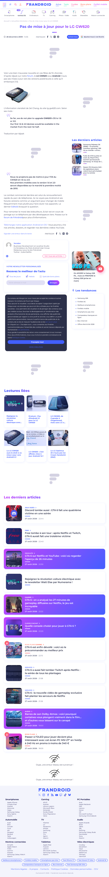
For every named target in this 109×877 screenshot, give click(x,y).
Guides (74, 4)
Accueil (6, 21)
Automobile (11, 820)
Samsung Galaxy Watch (16, 854)
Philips (45, 828)
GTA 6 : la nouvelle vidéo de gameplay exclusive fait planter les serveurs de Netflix (53, 694)
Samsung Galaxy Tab (51, 853)
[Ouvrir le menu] (4, 4)
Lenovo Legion (48, 806)
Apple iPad (47, 845)
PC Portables (83, 799)
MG (8, 830)
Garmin (10, 851)
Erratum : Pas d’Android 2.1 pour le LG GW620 (35, 419)
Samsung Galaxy (13, 812)
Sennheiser (83, 834)
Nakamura (83, 853)
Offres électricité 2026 (85, 324)
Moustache (83, 851)
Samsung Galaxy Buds (87, 832)
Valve (45, 816)
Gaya (81, 849)
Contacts (44, 869)
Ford (9, 828)
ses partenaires (23, 330)
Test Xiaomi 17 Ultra (85, 860)
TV (42, 820)
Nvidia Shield (48, 812)
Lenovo (81, 808)
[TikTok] (65, 795)
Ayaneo (46, 804)
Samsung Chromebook (87, 816)
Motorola (10, 808)
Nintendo (46, 810)
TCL (44, 834)
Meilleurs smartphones (86, 305)
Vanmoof (82, 856)
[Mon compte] (20, 4)
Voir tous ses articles (53, 256)
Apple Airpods (84, 823)
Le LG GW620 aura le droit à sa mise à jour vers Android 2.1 (14, 454)
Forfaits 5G (81, 302)
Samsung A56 (82, 298)
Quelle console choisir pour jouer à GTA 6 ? (50, 626)
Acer (80, 802)
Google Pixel (12, 804)
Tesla (9, 836)
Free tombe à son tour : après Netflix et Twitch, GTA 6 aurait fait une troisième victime (53, 535)
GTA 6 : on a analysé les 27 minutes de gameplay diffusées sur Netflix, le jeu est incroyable (49, 603)
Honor (81, 810)
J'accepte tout (37, 342)
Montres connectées (15, 842)
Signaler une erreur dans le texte (18, 234)
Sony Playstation (49, 814)
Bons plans (85, 4)
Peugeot (10, 832)
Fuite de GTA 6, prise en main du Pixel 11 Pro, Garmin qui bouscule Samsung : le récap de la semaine (92, 159)
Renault (10, 834)
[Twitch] (61, 795)
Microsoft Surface (85, 814)
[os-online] (7, 256)
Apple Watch (12, 847)
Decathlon (83, 847)
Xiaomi (9, 816)
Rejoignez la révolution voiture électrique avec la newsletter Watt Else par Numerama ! (13, 419)
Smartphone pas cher (85, 312)
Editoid (14, 207)
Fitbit (9, 849)
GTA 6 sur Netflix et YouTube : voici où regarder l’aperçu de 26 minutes (53, 557)
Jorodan (17, 243)
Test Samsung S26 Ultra (76, 864)
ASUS (45, 802)
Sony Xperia (11, 814)
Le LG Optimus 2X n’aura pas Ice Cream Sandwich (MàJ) (58, 454)
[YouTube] (56, 795)
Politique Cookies (59, 869)
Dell (80, 806)
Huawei (10, 806)
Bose (81, 825)
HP (80, 812)
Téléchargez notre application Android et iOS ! (26, 225)
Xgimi (45, 836)
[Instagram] (43, 795)
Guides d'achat (31, 623)
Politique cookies (18, 338)
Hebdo (31, 277)
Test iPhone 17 (68, 860)
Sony (45, 832)
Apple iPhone (12, 802)
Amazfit (10, 845)
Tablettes (46, 842)
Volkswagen (11, 838)
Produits (29, 553)
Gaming (45, 799)
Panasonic (47, 827)
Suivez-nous (73, 37)
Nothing (82, 830)
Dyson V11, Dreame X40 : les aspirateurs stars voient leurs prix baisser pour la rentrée (92, 170)
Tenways (82, 854)
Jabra (81, 827)
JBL (80, 828)
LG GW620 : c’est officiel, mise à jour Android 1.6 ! (36, 454)
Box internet (82, 321)
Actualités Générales (19, 21)
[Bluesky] (69, 795)
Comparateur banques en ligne (36, 864)
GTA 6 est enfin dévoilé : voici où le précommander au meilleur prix (45, 649)
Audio (80, 820)
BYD (9, 825)
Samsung (46, 830)
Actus (58, 4)
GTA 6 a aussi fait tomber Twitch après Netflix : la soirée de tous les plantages (52, 672)
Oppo (9, 810)
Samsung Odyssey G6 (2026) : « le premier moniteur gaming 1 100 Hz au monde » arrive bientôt (92, 148)
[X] (39, 795)
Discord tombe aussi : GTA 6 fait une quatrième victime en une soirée (53, 512)
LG (44, 825)
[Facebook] (48, 795)
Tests (66, 4)
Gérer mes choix (36, 347)
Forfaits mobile (83, 308)
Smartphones (12, 799)
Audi (9, 823)
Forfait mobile (100, 4)
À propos (33, 869)
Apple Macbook (84, 804)
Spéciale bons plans (50, 277)
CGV (96, 869)
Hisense (46, 823)
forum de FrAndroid (13, 217)
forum (30, 76)
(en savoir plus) (51, 322)
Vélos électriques (85, 842)
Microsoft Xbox (48, 808)
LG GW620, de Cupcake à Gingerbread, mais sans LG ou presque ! (58, 419)
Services (29, 667)
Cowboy (82, 845)
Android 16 (102, 860)
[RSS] (52, 795)
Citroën (10, 827)
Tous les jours (15, 277)
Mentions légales (19, 869)
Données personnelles (81, 869)
